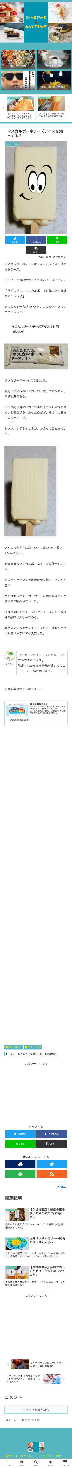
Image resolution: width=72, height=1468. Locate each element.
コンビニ (37, 1053)
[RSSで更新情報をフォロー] (52, 1174)
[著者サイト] (20, 1164)
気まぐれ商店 (15, 1046)
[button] (64, 769)
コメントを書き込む (36, 1409)
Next (69, 108)
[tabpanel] (20, 107)
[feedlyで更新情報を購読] (20, 1174)
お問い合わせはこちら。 (19, 1456)
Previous (3, 108)
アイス (11, 1053)
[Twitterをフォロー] (52, 1164)
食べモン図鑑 (34, 1046)
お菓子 (23, 1053)
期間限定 (51, 1053)
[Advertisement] (36, 889)
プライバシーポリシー (53, 1456)
